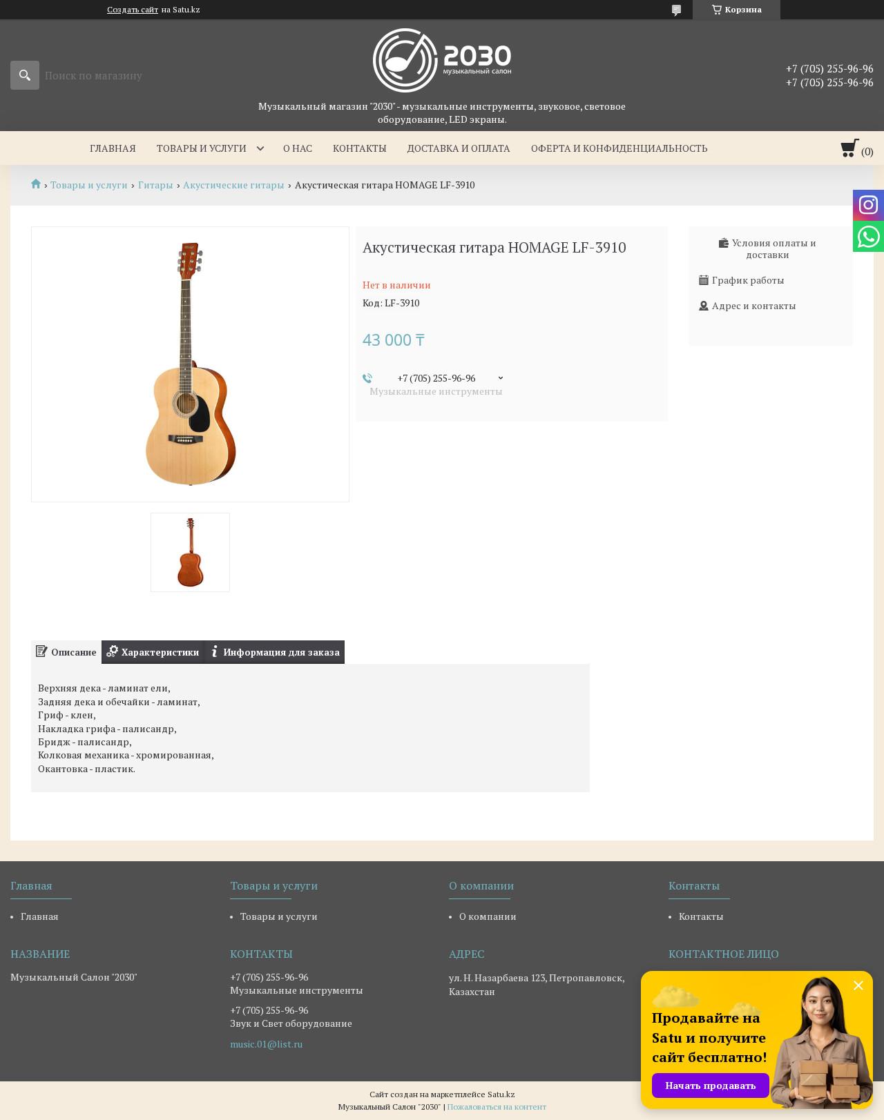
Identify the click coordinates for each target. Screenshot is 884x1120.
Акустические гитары (234, 185)
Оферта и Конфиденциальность (619, 148)
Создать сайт (132, 9)
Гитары (155, 185)
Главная (113, 148)
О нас (297, 148)
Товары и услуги (202, 148)
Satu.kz (501, 1094)
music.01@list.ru (266, 1044)
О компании (488, 916)
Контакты (360, 148)
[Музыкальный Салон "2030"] (442, 59)
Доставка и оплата (458, 148)
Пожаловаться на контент (497, 1106)
